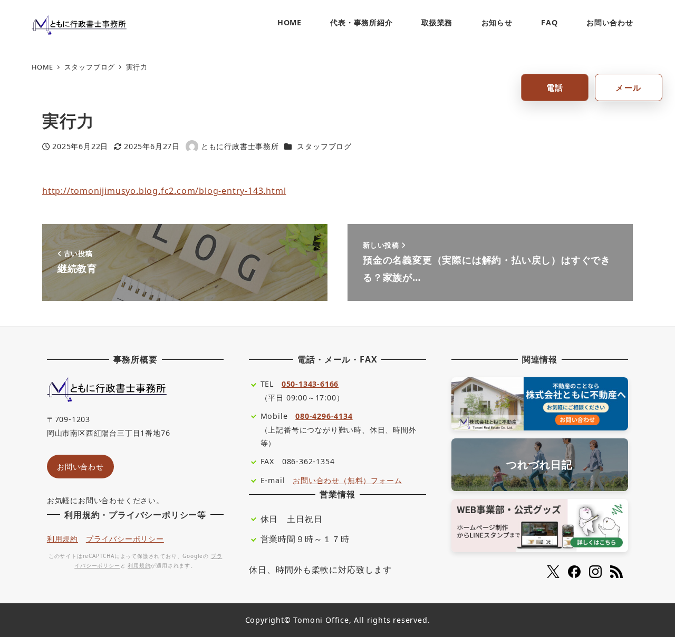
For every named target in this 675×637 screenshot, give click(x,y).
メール (628, 87)
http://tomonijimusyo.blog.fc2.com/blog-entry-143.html (164, 191)
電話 (555, 87)
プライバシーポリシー (125, 539)
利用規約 (62, 539)
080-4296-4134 (323, 416)
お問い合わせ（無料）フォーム (347, 480)
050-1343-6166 (310, 384)
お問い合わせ (80, 467)
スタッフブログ (324, 146)
